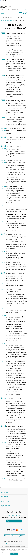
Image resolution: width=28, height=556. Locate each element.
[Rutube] (14, 527)
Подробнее (3, 552)
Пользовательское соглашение (14, 544)
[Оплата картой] (8, 530)
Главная (3, 20)
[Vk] (9, 527)
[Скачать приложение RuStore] (21, 535)
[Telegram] (16, 527)
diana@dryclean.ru (15, 515)
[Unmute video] (14, 3)
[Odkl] (11, 527)
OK (14, 553)
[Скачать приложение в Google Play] (14, 535)
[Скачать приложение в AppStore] (7, 535)
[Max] (19, 527)
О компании (10, 20)
